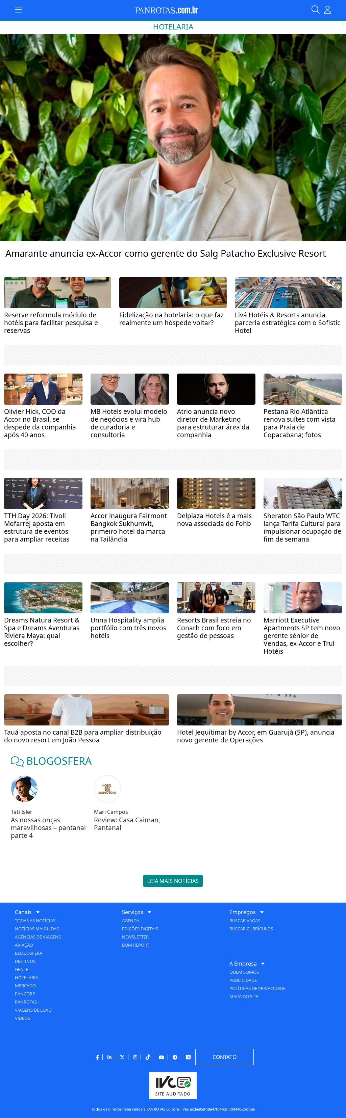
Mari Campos (111, 812)
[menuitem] (66, 965)
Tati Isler (21, 812)
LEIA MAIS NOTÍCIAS (173, 881)
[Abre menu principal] (18, 9)
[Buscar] (317, 10)
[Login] (327, 9)
